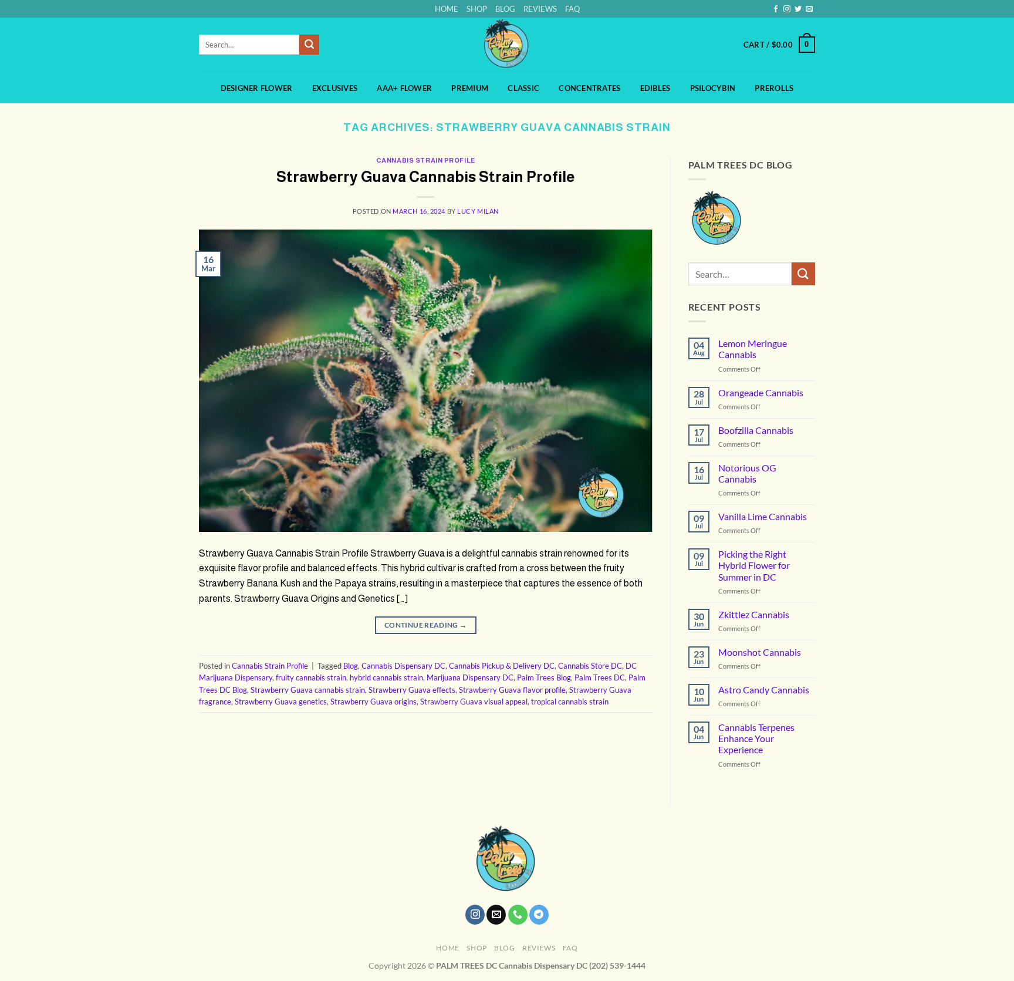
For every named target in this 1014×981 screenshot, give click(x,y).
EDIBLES (655, 88)
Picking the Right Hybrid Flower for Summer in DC (754, 565)
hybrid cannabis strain (386, 677)
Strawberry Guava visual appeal (474, 701)
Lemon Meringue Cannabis (752, 349)
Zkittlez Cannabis (753, 614)
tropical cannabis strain (570, 701)
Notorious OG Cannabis (747, 473)
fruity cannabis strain (311, 677)
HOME (446, 9)
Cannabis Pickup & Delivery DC (502, 665)
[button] (779, 44)
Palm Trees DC (599, 677)
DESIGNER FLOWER (257, 88)
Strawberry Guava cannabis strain (308, 690)
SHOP (477, 9)
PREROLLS (774, 88)
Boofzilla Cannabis (755, 430)
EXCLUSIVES (335, 88)
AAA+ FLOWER (404, 88)
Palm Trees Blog (544, 677)
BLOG (505, 9)
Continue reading (425, 625)
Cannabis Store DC (590, 665)
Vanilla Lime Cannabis (762, 516)
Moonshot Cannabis (759, 652)
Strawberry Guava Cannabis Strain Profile (425, 176)
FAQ (572, 9)
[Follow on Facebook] (775, 9)
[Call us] (518, 915)
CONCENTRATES (589, 88)
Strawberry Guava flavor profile (512, 690)
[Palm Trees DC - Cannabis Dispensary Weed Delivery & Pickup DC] (507, 44)
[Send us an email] (809, 9)
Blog (350, 665)
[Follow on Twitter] (798, 9)
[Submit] (309, 45)
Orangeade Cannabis (760, 392)
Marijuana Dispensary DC (470, 677)
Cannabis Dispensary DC (403, 665)
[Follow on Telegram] (539, 915)
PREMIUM (469, 88)
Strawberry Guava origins (373, 701)
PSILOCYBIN (713, 88)
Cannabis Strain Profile (425, 160)
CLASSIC (523, 88)
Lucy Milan (478, 211)
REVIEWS (540, 9)
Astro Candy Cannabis (763, 689)
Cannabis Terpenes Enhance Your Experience (756, 738)
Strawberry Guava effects (412, 690)
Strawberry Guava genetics (281, 701)
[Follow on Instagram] (786, 9)
